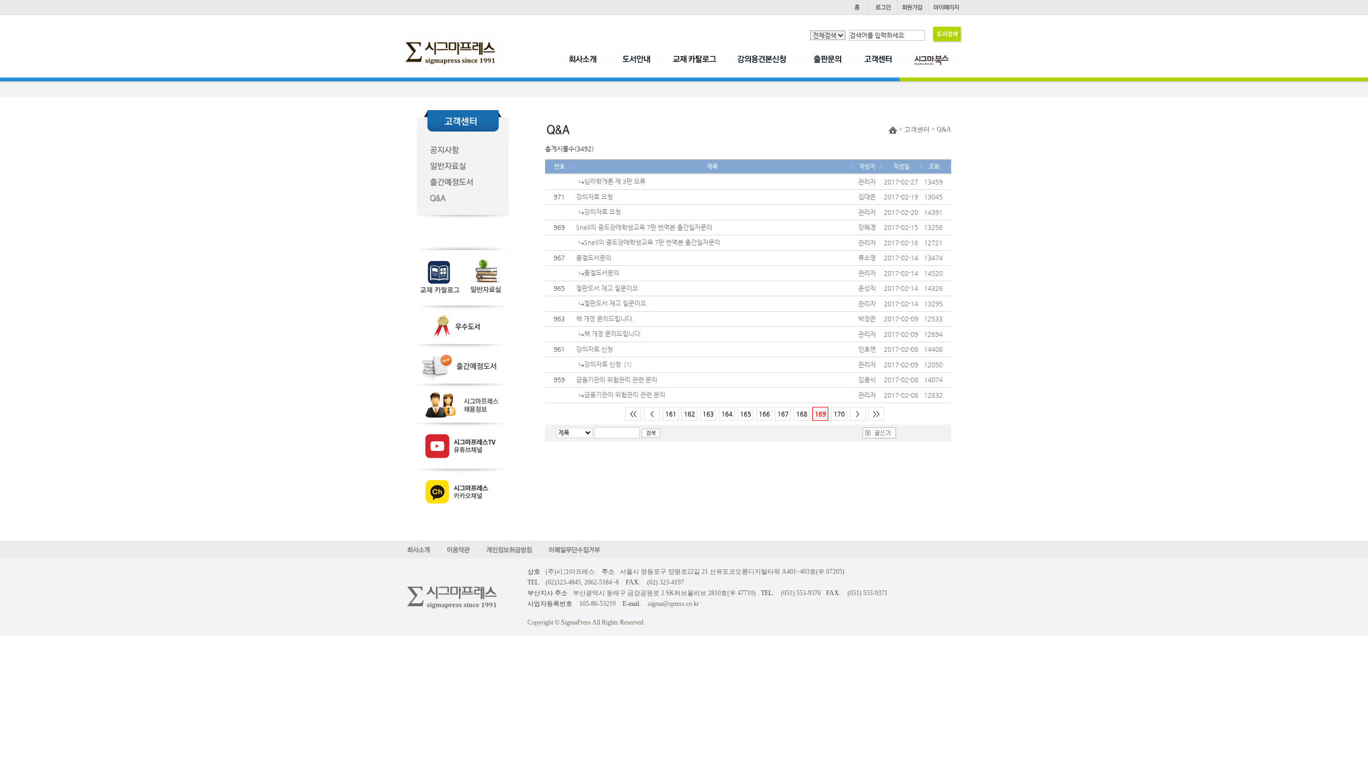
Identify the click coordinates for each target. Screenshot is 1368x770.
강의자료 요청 (594, 197)
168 (801, 414)
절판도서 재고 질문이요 (607, 288)
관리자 (867, 182)
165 (745, 414)
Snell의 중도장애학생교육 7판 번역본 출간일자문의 (644, 227)
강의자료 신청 (594, 349)
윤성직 (867, 288)
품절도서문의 (593, 257)
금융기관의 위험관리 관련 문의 (616, 379)
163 (708, 414)
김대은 (867, 197)
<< (633, 414)
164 (727, 414)
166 (764, 414)
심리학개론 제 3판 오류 (615, 181)
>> (876, 414)
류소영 (867, 257)
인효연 (867, 349)
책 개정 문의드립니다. (605, 318)
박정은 (867, 318)
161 (671, 414)
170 (839, 414)
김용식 (867, 379)
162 (689, 414)
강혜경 (867, 227)
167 (783, 414)
